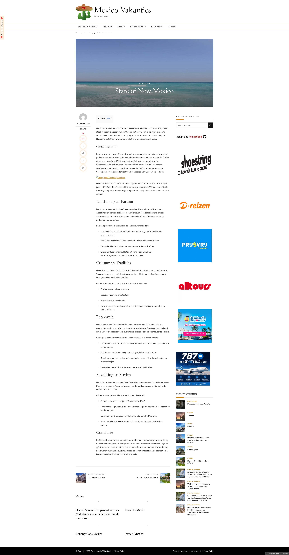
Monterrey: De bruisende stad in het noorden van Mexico (198, 440)
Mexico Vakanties (122, 10)
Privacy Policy (118, 551)
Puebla (190, 426)
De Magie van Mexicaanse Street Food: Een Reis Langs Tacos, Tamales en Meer (199, 474)
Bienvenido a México (87, 27)
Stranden (107, 27)
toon (108, 118)
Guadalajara (192, 450)
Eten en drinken (138, 27)
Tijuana (190, 415)
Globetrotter (83, 123)
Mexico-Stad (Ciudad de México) (197, 462)
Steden (121, 27)
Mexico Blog (157, 27)
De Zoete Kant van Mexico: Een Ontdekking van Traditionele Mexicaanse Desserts (199, 511)
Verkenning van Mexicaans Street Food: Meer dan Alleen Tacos (198, 486)
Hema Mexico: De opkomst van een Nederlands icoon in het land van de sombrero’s (97, 514)
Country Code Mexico (89, 534)
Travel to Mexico (135, 510)
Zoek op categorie (180, 551)
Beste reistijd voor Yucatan (199, 404)
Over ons (194, 551)
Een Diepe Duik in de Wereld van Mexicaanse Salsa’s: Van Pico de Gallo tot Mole (199, 498)
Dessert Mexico (134, 534)
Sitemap (172, 27)
